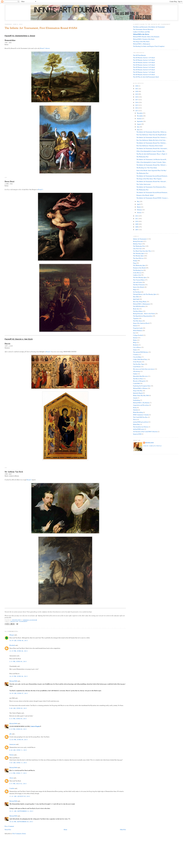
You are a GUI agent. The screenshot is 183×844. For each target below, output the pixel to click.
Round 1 (40, 189)
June (138, 130)
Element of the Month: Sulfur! (145, 195)
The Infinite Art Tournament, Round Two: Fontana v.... (152, 137)
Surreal (135, 326)
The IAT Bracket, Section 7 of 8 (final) (144, 72)
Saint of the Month (138, 287)
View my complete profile (152, 445)
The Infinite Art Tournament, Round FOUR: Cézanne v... (153, 198)
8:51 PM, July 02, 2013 (18, 784)
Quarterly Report (138, 393)
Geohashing (136, 400)
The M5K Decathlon (139, 306)
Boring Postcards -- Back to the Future (144, 313)
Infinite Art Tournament (18, 621)
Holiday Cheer (137, 244)
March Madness (137, 330)
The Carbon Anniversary (144, 184)
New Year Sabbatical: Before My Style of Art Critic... (151, 140)
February (139, 210)
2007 (137, 230)
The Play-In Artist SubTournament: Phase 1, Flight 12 (152, 154)
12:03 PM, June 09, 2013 (18, 739)
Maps (134, 289)
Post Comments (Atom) (19, 833)
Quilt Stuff (136, 299)
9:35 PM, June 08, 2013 (18, 729)
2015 (137, 105)
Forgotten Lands (138, 328)
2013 (137, 111)
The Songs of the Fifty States (141, 41)
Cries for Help (137, 357)
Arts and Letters (137, 282)
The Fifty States (137, 321)
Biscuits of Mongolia (139, 381)
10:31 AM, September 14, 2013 (21, 811)
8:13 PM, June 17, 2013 (18, 773)
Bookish (135, 345)
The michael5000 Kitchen (140, 352)
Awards (135, 398)
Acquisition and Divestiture (141, 405)
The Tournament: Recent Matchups (143, 29)
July (138, 127)
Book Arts (136, 309)
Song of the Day (137, 391)
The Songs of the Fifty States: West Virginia (149, 179)
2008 (137, 227)
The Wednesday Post (142, 157)
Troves (135, 419)
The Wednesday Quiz (139, 265)
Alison (11, 778)
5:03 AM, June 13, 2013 (18, 763)
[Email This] (6, 624)
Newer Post (8, 829)
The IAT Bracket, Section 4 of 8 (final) (144, 65)
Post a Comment (9, 826)
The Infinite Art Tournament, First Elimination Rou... (152, 187)
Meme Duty (136, 424)
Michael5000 (16, 620)
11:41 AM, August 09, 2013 (19, 796)
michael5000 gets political (140, 422)
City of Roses (137, 347)
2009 (137, 224)
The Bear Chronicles (139, 285)
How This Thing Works (139, 302)
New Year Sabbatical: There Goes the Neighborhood (151, 135)
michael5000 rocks (138, 429)
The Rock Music (138, 311)
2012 (137, 216)
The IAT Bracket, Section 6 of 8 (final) (144, 70)
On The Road (137, 292)
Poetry (135, 407)
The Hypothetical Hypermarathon (142, 316)
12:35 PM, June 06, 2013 (18, 651)
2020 (137, 91)
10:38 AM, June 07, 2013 (18, 693)
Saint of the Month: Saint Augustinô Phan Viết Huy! (151, 170)
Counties (135, 354)
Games (135, 350)
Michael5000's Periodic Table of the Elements (146, 37)
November (140, 116)
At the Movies (137, 273)
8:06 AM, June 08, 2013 (18, 708)
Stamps (135, 261)
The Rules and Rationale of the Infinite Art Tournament (149, 27)
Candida (11, 788)
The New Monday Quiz (139, 277)
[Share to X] (10, 624)
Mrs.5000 (136, 297)
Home (65, 829)
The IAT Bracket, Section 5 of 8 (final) (144, 67)
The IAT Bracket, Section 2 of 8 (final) (144, 60)
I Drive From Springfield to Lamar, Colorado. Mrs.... (151, 151)
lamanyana (12, 744)
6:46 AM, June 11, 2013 (18, 750)
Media (135, 340)
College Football (138, 335)
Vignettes (136, 318)
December (140, 113)
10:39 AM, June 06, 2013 (18, 640)
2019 (137, 94)
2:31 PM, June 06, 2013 (18, 661)
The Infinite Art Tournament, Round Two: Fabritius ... (152, 143)
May (138, 201)
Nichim (11, 755)
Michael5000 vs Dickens (140, 388)
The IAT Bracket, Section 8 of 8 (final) (144, 74)
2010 (137, 221)
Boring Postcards (138, 241)
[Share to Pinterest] (14, 624)
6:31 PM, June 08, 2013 (18, 719)
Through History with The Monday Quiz (144, 294)
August (139, 124)
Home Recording (138, 412)
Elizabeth (12, 645)
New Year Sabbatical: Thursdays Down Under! (150, 146)
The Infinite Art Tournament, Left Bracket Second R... (152, 159)
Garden (135, 374)
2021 (137, 89)
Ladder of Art (137, 275)
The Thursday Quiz (138, 253)
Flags (134, 263)
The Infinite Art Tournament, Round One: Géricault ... (152, 181)
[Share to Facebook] (12, 624)
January (139, 212)
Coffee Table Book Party (140, 359)
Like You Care (137, 248)
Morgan (11, 635)
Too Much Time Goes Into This (142, 251)
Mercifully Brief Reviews (140, 376)
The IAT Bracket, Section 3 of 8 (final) (144, 62)
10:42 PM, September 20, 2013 (21, 822)
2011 (137, 219)
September (140, 121)
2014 (137, 108)
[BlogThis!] (8, 624)
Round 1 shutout (45, 48)
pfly (10, 734)
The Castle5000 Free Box (140, 417)
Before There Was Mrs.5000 (141, 395)
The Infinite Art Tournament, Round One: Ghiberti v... (152, 165)
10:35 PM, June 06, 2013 (18, 676)
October (139, 118)
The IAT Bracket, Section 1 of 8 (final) (144, 58)
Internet (135, 338)
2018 (137, 97)
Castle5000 (136, 383)
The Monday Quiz (138, 256)
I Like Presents (137, 362)
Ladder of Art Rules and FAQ (141, 32)
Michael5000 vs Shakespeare (141, 304)
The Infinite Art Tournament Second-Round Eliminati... (152, 176)
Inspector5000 (137, 434)
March (139, 207)
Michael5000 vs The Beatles (141, 403)
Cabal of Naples (35, 726)
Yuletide (135, 410)
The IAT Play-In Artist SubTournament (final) (146, 77)
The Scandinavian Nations (140, 427)
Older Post (123, 829)
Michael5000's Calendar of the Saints (144, 39)
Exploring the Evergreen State (141, 386)
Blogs (135, 342)
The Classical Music (139, 280)
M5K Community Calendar (141, 415)
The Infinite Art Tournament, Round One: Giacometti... (152, 148)
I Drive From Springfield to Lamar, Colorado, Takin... (152, 162)
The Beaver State (138, 379)
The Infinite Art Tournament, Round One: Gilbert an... (152, 132)
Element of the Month (139, 268)
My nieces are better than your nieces (143, 369)
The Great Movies (138, 258)
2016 (137, 102)
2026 (137, 86)
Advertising (136, 371)
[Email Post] (16, 623)
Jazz (134, 333)
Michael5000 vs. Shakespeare (141, 44)
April (138, 204)
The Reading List (138, 270)
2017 (137, 100)
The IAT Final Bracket (139, 55)
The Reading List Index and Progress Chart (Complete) (148, 46)
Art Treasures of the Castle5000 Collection (145, 431)
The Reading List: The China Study (147, 168)
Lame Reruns (137, 366)
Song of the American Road (141, 323)
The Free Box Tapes (138, 364)
